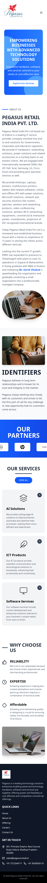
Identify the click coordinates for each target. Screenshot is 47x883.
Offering (6, 822)
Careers (6, 827)
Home (5, 813)
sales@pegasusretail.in (17, 858)
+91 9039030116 (36, 863)
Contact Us (7, 832)
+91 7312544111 (14, 863)
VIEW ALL (23, 480)
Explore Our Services (23, 83)
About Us (6, 818)
